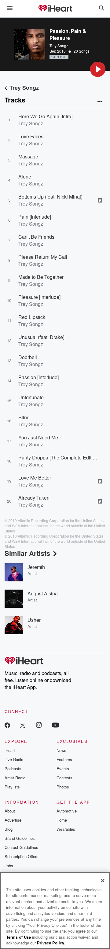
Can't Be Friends (36, 236)
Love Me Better (34, 477)
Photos (63, 787)
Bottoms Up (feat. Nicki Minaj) (50, 196)
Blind (24, 417)
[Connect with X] (22, 724)
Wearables (66, 829)
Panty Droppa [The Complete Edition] (58, 457)
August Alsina (43, 593)
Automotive (67, 811)
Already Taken (34, 497)
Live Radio (14, 759)
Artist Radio (15, 778)
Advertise (13, 820)
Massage (28, 156)
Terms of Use (18, 937)
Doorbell (27, 357)
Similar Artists (27, 553)
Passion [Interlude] (38, 377)
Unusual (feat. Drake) (41, 337)
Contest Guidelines (21, 847)
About (10, 811)
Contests (64, 778)
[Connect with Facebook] (7, 724)
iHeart (10, 750)
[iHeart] (55, 9)
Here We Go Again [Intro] (45, 116)
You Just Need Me (38, 437)
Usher (34, 619)
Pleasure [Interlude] (39, 296)
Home (62, 820)
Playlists (12, 787)
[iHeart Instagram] (39, 724)
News (61, 750)
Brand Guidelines (20, 838)
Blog (9, 829)
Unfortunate (31, 397)
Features (64, 759)
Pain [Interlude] (34, 216)
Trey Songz (59, 45)
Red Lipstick (31, 316)
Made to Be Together (41, 276)
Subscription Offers (21, 856)
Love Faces (30, 136)
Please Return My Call (42, 256)
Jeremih (36, 566)
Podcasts (13, 768)
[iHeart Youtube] (55, 724)
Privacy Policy (50, 943)
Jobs (9, 865)
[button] (97, 69)
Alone (24, 176)
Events (63, 768)
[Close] (102, 880)
